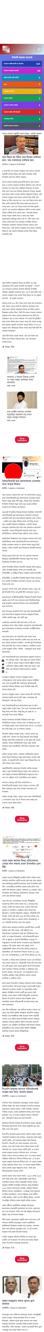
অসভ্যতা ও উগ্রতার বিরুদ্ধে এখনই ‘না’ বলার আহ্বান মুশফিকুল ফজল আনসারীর (20, 380)
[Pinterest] (3, 668)
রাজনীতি (5, 1096)
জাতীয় (9, 386)
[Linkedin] (3, 671)
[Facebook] (3, 660)
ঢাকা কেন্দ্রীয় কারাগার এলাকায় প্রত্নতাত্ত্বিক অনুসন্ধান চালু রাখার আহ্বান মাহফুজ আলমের (19, 414)
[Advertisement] (22, 22)
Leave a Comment (17, 164)
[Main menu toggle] (38, 49)
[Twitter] (3, 664)
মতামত (5, 164)
